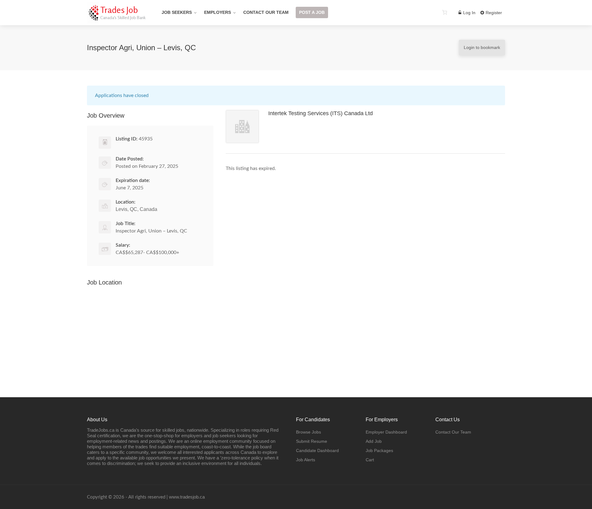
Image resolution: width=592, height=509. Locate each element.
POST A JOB (312, 12)
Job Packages (379, 450)
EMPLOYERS (217, 12)
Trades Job (119, 10)
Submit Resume (311, 441)
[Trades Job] (93, 19)
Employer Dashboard (386, 432)
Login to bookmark (482, 47)
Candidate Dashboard (317, 450)
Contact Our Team (453, 432)
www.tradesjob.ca (187, 496)
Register (493, 12)
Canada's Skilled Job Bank (123, 17)
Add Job (374, 441)
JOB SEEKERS (177, 12)
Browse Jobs (308, 432)
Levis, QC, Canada (136, 209)
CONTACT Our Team (266, 12)
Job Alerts (305, 459)
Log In (468, 12)
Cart (370, 459)
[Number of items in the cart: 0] (444, 12)
